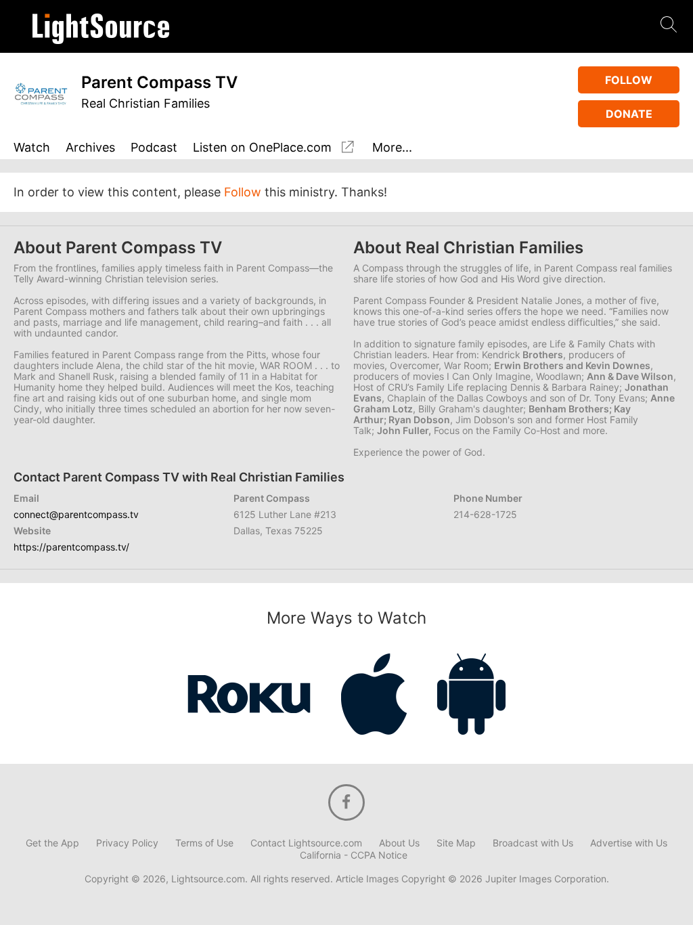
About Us (399, 843)
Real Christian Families (145, 103)
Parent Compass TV (159, 82)
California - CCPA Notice (353, 855)
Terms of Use (204, 843)
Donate (629, 114)
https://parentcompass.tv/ (71, 547)
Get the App (52, 843)
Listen (262, 147)
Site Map (456, 843)
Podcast (154, 148)
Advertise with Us (628, 843)
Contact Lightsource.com (306, 843)
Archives (90, 148)
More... (392, 148)
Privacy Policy (127, 843)
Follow (628, 80)
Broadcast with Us (533, 843)
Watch (32, 148)
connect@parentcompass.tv (76, 514)
